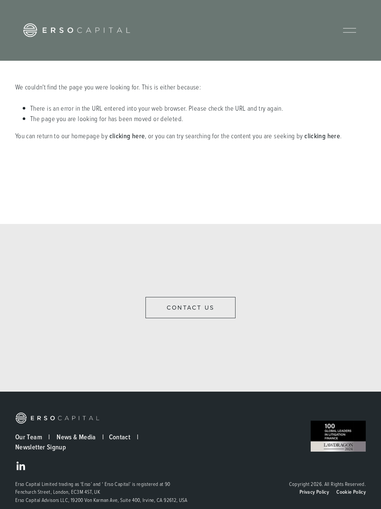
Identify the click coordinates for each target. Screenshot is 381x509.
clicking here (127, 135)
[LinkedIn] (20, 466)
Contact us (190, 307)
